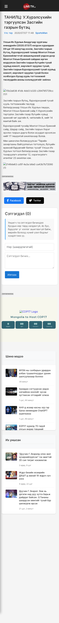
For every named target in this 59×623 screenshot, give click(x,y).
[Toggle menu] (6, 6)
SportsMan (41, 32)
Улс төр (8, 32)
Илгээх (12, 274)
